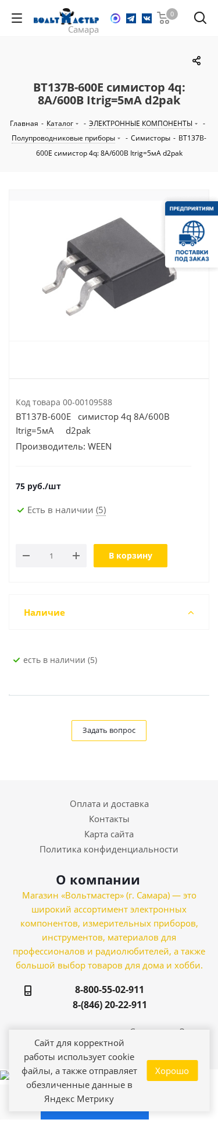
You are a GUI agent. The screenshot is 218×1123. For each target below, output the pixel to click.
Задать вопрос (109, 730)
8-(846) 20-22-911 (110, 1004)
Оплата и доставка (109, 803)
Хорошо (172, 1070)
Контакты (109, 818)
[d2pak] (109, 271)
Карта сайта (109, 834)
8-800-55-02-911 (109, 989)
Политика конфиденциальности (109, 849)
